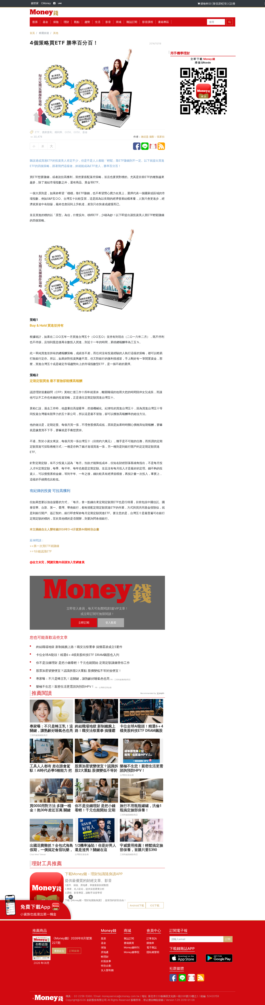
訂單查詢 (152, 938)
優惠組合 (59, 950)
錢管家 (35, 3)
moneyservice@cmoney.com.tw (120, 996)
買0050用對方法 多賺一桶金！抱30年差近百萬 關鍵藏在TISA (50, 810)
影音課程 (218, 3)
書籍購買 (129, 942)
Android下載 (137, 905)
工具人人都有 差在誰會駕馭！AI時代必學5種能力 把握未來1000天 (51, 770)
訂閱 (227, 939)
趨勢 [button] (87, 22)
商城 (118, 22)
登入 (226, 3)
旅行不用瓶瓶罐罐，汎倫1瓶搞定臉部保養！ (141, 808)
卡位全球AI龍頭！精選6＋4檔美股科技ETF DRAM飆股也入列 (141, 730)
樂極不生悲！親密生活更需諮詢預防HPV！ (141, 768)
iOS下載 (154, 905)
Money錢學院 (131, 952)
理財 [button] (66, 22)
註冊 (232, 3)
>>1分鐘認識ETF (41, 551)
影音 (108, 22)
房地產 (105, 952)
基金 (103, 942)
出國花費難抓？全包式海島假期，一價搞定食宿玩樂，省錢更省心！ (51, 849)
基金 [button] (45, 22)
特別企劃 (106, 965)
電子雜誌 (152, 947)
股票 (35, 22)
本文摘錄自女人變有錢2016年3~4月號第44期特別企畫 (64, 529)
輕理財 (105, 956)
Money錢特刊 (131, 947)
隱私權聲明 (153, 952)
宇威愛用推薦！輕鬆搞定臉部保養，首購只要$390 (141, 847)
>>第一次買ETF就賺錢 (44, 546)
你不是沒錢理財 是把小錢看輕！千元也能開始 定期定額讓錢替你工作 (95, 810)
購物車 (150, 942)
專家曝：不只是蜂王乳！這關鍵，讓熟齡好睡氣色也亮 (51, 728)
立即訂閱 (83, 622)
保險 (56, 22)
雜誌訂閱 (131, 22)
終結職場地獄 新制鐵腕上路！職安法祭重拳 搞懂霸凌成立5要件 (95, 730)
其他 (55, 32)
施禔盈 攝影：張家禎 (152, 136)
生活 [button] (97, 22)
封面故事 (106, 961)
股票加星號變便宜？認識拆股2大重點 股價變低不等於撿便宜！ (96, 770)
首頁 (32, 32)
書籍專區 (163, 22)
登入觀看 (110, 622)
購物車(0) (206, 3)
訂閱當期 (74, 950)
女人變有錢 (107, 970)
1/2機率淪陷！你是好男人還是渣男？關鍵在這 (95, 847)
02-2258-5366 (83, 996)
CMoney (46, 3)
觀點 (77, 22)
